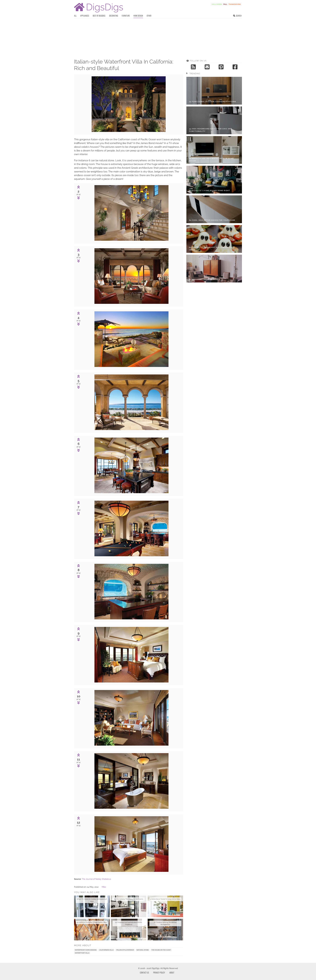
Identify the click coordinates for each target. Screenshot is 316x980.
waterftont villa (82, 953)
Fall (225, 4)
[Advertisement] (158, 37)
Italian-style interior (125, 950)
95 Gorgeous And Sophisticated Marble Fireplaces (128, 923)
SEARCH (239, 15)
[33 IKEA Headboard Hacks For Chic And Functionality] (214, 120)
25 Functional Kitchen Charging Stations (212, 102)
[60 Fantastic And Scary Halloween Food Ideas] (214, 239)
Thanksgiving (234, 4)
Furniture (126, 15)
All (75, 15)
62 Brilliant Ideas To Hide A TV (206, 279)
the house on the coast (161, 950)
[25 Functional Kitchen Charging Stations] (214, 91)
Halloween (217, 4)
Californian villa (106, 950)
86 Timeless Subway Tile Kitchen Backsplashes (165, 923)
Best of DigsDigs (99, 15)
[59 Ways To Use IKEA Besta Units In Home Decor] (214, 150)
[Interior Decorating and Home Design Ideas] (98, 12)
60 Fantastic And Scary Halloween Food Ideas (212, 248)
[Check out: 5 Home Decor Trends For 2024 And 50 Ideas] (165, 906)
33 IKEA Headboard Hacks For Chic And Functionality (210, 130)
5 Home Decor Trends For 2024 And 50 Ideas (165, 899)
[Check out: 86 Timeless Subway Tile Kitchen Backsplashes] (165, 929)
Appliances (84, 15)
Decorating (113, 15)
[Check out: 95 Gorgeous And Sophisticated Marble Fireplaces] (128, 929)
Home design (138, 15)
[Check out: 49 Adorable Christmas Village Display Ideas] (92, 929)
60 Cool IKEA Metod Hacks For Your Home (212, 220)
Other (149, 15)
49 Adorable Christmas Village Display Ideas (92, 922)
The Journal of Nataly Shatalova (96, 879)
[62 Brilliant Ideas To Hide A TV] (214, 268)
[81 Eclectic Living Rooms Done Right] (214, 180)
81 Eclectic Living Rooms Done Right (209, 190)
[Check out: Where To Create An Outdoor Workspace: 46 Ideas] (92, 906)
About (171, 972)
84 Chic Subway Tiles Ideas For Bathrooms (128, 899)
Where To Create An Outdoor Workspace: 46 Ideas (92, 900)
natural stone (143, 950)
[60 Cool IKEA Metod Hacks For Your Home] (214, 209)
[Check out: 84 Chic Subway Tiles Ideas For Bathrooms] (128, 906)
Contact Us (144, 972)
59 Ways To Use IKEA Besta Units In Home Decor (211, 159)
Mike (104, 887)
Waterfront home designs (85, 950)
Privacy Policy (159, 972)
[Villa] (129, 131)
